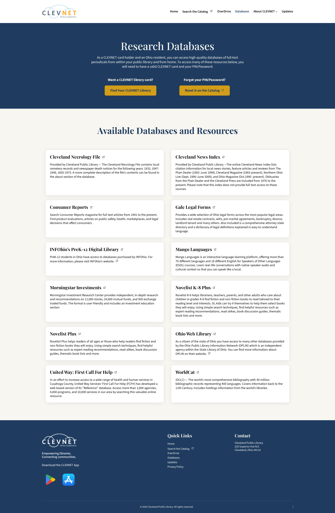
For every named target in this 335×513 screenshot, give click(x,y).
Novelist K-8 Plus (193, 287)
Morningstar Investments (75, 287)
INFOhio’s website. (102, 261)
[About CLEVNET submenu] (276, 11)
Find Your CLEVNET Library (130, 90)
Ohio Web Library (193, 333)
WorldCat (185, 372)
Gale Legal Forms (193, 207)
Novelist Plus (63, 333)
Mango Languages (194, 249)
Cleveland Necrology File (75, 157)
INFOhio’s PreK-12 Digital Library (84, 249)
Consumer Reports (69, 207)
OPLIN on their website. (191, 354)
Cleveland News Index (198, 157)
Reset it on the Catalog (202, 90)
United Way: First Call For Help (81, 372)
